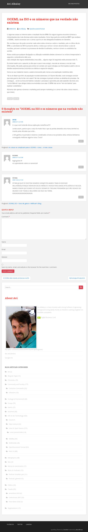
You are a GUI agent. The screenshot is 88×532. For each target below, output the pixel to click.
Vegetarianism (13, 508)
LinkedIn (29, 524)
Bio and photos (10, 354)
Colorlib (65, 530)
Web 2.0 (11, 451)
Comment (6, 217)
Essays (10, 403)
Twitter (19, 524)
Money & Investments (15, 466)
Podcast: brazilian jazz (16, 474)
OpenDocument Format (37, 29)
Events (10, 407)
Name (4, 242)
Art (9, 372)
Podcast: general (14, 479)
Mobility (11, 439)
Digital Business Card (48, 317)
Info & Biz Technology (15, 416)
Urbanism (12, 393)
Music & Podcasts (14, 470)
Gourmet (11, 412)
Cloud (11, 420)
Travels (10, 489)
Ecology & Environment (16, 399)
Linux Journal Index (16, 432)
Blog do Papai (12, 376)
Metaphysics (12, 458)
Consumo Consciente (16, 388)
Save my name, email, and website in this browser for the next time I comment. (29, 267)
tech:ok (16, 98)
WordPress (79, 530)
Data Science (13, 424)
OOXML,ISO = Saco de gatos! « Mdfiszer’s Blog (25, 203)
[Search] (81, 287)
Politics (10, 485)
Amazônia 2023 (14, 493)
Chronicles (11, 380)
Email (3, 249)
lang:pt (10, 98)
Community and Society (16, 384)
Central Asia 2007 (15, 497)
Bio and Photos (73, 4)
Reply (81, 141)
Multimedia (13, 443)
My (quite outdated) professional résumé (19, 349)
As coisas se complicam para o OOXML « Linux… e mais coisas (30, 147)
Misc (9, 462)
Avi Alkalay (13, 3)
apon (14, 120)
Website (4, 257)
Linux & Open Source (16, 428)
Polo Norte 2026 (14, 502)
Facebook (10, 524)
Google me (9, 358)
